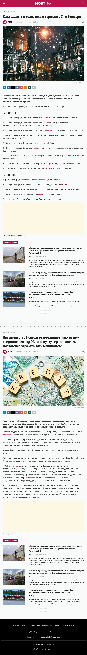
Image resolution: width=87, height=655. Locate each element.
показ (61, 135)
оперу (43, 143)
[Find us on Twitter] (42, 649)
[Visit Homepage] (43, 3)
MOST (10, 22)
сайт (17, 466)
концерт (49, 163)
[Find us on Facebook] (39, 649)
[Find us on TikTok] (51, 649)
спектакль (44, 194)
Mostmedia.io (39, 644)
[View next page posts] (45, 312)
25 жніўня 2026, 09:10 (40, 298)
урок (45, 118)
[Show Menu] (4, 3)
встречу (50, 130)
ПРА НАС (56, 625)
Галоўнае (20, 236)
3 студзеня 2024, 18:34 (23, 22)
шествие (45, 189)
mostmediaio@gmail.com (50, 637)
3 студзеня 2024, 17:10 (23, 352)
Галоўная (6, 11)
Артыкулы (11, 236)
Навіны (13, 11)
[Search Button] (83, 3)
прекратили (8, 434)
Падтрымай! (46, 625)
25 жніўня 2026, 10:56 (40, 278)
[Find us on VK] (49, 649)
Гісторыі (31, 625)
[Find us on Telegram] (34, 649)
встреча (46, 122)
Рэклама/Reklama (68, 625)
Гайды (38, 625)
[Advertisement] (43, 218)
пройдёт (37, 148)
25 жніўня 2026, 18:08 (40, 256)
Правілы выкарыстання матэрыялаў (63, 632)
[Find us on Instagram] (37, 649)
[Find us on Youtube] (45, 649)
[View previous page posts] (41, 312)
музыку (70, 156)
